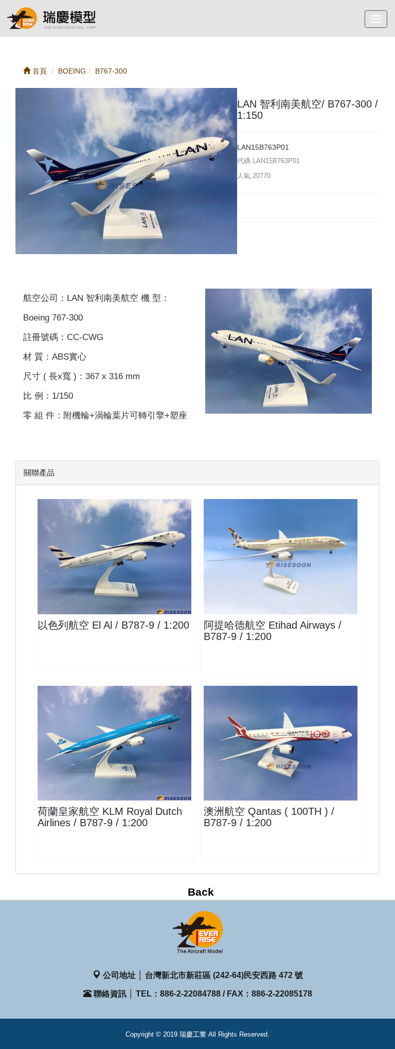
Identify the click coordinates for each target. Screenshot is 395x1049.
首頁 (38, 71)
